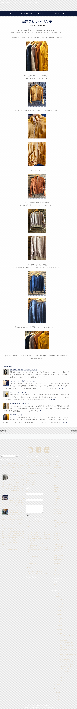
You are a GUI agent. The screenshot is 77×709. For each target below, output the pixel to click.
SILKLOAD (56, 550)
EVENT (55, 502)
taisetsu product (58, 561)
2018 (57, 684)
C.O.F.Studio (57, 478)
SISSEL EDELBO (58, 553)
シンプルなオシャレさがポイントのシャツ (22, 381)
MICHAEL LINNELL (58, 533)
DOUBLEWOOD (58, 494)
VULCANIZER (57, 563)
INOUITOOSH (57, 513)
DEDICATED (57, 487)
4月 (59, 629)
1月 (59, 680)
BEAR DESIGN (57, 467)
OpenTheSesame (32, 534)
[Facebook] (38, 450)
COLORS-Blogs (57, 2)
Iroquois (56, 515)
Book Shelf (56, 474)
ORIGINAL (56, 539)
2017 (57, 688)
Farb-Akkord (31, 554)
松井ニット (56, 574)
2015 (57, 696)
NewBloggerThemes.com (47, 707)
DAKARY (56, 485)
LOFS (55, 526)
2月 (59, 677)
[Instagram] (30, 450)
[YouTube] (46, 450)
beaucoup (56, 469)
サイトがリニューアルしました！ (10, 463)
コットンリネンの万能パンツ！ (67, 642)
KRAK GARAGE (57, 524)
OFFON (56, 537)
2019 (57, 596)
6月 (59, 622)
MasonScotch (59, 13)
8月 (59, 614)
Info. (21, 2)
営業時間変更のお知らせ (14, 510)
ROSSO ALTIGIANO (58, 546)
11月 (59, 603)
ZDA (55, 570)
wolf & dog (56, 566)
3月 (59, 633)
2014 (57, 699)
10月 (59, 606)
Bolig (29, 543)
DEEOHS (56, 489)
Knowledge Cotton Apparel (60, 522)
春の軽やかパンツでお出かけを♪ (19, 403)
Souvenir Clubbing (58, 555)
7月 (59, 618)
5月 (59, 625)
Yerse (55, 568)
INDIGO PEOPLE (58, 511)
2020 (57, 593)
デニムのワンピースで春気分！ (67, 664)
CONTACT (47, 2)
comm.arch (56, 480)
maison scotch (57, 529)
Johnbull (7, 13)
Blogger (15, 549)
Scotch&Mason (26, 13)
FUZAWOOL (57, 504)
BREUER (56, 476)
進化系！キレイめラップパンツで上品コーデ (23, 369)
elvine (55, 500)
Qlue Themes (31, 707)
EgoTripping (42, 13)
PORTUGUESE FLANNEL (60, 544)
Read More (44, 377)
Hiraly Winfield (57, 509)
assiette (40, 25)
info (55, 586)
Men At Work (31, 571)
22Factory (56, 461)
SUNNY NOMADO (58, 559)
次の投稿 (3, 431)
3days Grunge (31, 547)
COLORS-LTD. (29, 524)
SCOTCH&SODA (58, 548)
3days (29, 530)
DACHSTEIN (57, 483)
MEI (55, 531)
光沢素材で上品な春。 (38, 22)
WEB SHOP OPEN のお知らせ (16, 496)
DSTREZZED (57, 496)
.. (54, 459)
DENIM (55, 491)
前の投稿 (74, 431)
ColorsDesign (31, 563)
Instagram (38, 2)
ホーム (38, 431)
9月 (59, 610)
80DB (55, 463)
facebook (29, 2)
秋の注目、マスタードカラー (18, 392)
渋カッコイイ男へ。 (64, 640)
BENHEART (57, 472)
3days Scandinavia (32, 538)
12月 (59, 599)
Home (15, 2)
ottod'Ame (56, 542)
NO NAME (56, 535)
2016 (57, 692)
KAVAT (55, 520)
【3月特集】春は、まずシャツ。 (67, 661)
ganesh (55, 507)
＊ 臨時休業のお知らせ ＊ (9, 528)
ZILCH (55, 572)
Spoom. (56, 557)
